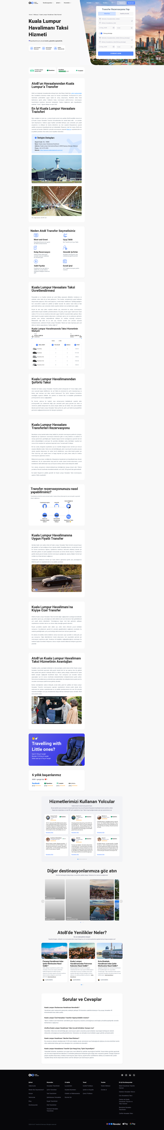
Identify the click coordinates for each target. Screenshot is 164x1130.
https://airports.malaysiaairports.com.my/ (51, 150)
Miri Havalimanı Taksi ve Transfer (54, 919)
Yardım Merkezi (105, 1086)
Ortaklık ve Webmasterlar (72, 1093)
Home (30, 14)
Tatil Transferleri (51, 1093)
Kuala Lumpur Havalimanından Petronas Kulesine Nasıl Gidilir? (81, 963)
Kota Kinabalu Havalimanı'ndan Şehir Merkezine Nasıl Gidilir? (108, 963)
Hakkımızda (32, 1086)
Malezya (36, 14)
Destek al (104, 1090)
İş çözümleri (68, 1086)
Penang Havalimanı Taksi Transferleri (55, 898)
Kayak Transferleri (52, 1101)
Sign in (121, 3)
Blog (30, 1101)
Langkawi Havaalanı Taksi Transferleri (80, 898)
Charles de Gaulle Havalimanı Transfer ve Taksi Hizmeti (126, 1101)
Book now (131, 3)
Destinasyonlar (33, 1105)
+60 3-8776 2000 (43, 148)
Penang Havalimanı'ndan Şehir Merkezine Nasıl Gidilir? (53, 963)
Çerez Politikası (87, 1093)
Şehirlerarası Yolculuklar (54, 1097)
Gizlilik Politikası (88, 1086)
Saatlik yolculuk (124, 13)
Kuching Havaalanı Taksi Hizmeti (79, 919)
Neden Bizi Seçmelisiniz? (36, 1090)
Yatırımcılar (32, 1097)
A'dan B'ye (107, 13)
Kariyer (31, 1093)
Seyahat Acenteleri (70, 1090)
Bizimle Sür (68, 1097)
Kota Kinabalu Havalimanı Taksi (103, 919)
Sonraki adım (115, 53)
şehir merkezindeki (76, 93)
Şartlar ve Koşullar (88, 1090)
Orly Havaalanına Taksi (125, 1095)
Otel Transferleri (51, 1105)
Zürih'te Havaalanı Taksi (126, 1113)
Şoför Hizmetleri (52, 1090)
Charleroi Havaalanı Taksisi (127, 1092)
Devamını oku (49, 832)
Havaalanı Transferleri (53, 1086)
